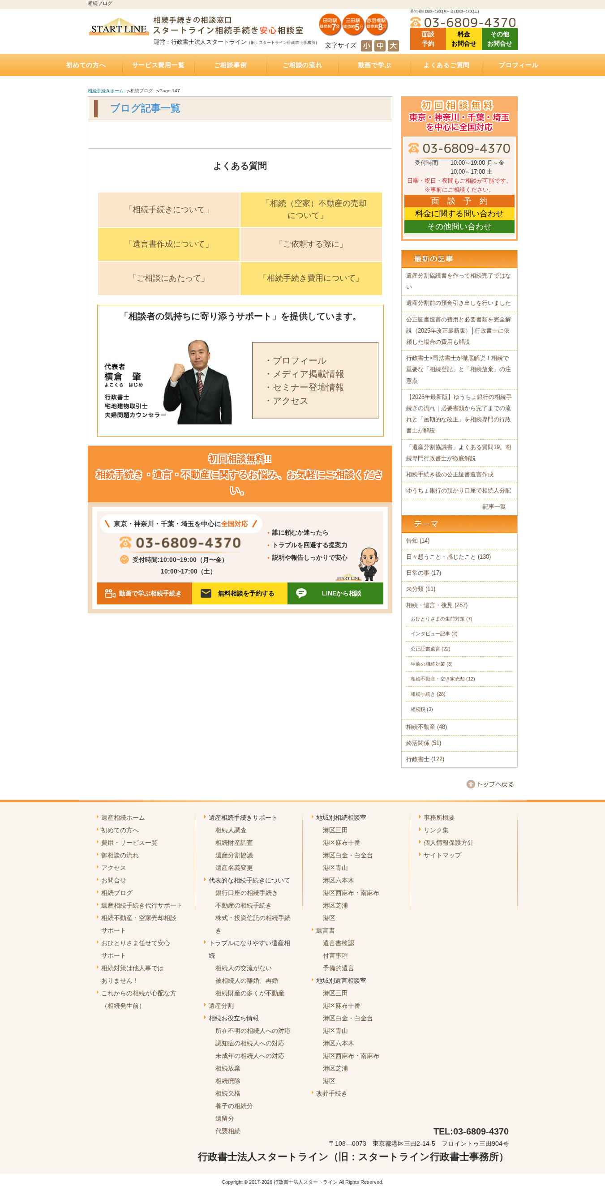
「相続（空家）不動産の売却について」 (314, 209)
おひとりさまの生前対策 (438, 618)
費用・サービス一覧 (129, 842)
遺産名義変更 (234, 867)
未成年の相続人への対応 (249, 1055)
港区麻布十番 (341, 842)
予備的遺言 (338, 968)
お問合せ (113, 880)
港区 (329, 917)
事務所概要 (439, 817)
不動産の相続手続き (243, 905)
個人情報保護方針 (449, 842)
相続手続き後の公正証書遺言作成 (449, 474)
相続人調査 (231, 830)
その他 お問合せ (499, 38)
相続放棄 (227, 1068)
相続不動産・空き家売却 (438, 678)
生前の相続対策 (428, 664)
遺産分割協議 (234, 855)
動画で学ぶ (374, 65)
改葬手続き (332, 1093)
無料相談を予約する (246, 593)
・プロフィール (295, 360)
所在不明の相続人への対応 (253, 1030)
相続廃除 (227, 1080)
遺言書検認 (338, 942)
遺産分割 (221, 1005)
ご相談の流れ (302, 65)
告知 (412, 541)
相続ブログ (117, 892)
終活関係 (417, 743)
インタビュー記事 (430, 633)
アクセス (113, 867)
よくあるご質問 (447, 65)
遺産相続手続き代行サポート (142, 905)
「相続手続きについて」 (168, 209)
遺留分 (224, 1118)
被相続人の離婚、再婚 (246, 980)
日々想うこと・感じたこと (441, 557)
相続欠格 (227, 1093)
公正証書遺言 (425, 648)
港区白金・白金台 (348, 855)
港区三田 (335, 830)
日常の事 (417, 573)
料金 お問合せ (463, 38)
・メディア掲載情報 (304, 374)
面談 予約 (428, 38)
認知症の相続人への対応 (249, 1043)
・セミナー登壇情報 (304, 387)
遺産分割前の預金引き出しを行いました (458, 303)
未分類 (415, 589)
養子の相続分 (234, 1105)
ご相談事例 (230, 65)
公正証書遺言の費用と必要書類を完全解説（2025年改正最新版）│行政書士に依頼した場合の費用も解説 (458, 331)
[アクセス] (353, 32)
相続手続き (423, 694)
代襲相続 (227, 1131)
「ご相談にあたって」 (169, 278)
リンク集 (436, 830)
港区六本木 (338, 880)
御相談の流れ (120, 855)
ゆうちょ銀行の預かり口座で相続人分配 (458, 491)
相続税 (418, 709)
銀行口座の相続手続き (246, 892)
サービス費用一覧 (158, 65)
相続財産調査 (234, 842)
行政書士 (417, 759)
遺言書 (325, 930)
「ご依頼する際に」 (311, 244)
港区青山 (335, 867)
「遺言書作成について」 (168, 244)
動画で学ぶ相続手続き (150, 593)
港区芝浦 (335, 905)
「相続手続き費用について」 (311, 278)
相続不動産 (420, 727)
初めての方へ (86, 65)
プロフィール (518, 65)
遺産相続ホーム (123, 817)
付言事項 (335, 955)
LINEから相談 (341, 593)
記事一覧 (494, 507)
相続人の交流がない (243, 968)
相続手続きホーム (106, 90)
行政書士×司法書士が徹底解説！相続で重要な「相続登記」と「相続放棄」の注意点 (458, 369)
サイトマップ (442, 855)
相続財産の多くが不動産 (249, 993)
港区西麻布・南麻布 (351, 892)
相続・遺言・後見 (429, 605)
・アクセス (286, 401)
